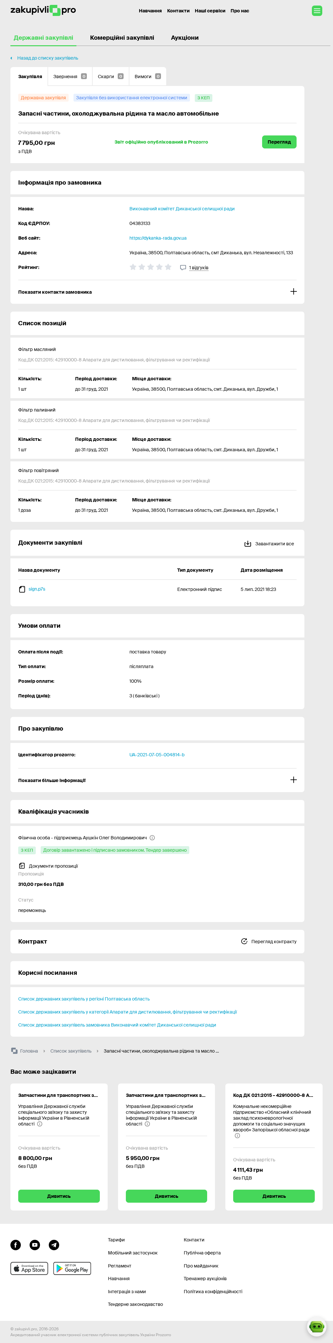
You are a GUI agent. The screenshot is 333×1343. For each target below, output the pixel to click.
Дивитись (59, 1196)
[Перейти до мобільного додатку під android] (72, 1268)
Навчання (150, 11)
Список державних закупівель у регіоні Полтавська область (84, 999)
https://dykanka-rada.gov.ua (158, 238)
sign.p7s (37, 589)
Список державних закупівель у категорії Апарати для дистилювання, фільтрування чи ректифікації (127, 1012)
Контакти (178, 11)
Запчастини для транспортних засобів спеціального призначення (59, 1095)
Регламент (119, 1266)
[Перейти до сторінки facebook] (15, 1244)
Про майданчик (201, 1266)
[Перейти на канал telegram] (54, 1244)
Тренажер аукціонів (205, 1278)
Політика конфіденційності (213, 1291)
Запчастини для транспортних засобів (166, 1095)
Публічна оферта (202, 1253)
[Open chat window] (316, 1326)
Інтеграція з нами (127, 1291)
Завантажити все (274, 544)
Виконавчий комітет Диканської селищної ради (182, 209)
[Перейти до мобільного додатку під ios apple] (29, 1268)
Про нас (240, 11)
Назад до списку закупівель (47, 58)
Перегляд (279, 142)
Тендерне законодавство (135, 1304)
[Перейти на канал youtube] (35, 1244)
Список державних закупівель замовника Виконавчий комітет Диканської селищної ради (117, 1025)
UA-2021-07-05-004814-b (156, 755)
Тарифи (116, 1240)
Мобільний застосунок (133, 1253)
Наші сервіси (210, 11)
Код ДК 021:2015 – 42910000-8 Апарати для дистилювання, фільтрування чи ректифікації (274, 1095)
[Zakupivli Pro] (43, 10)
